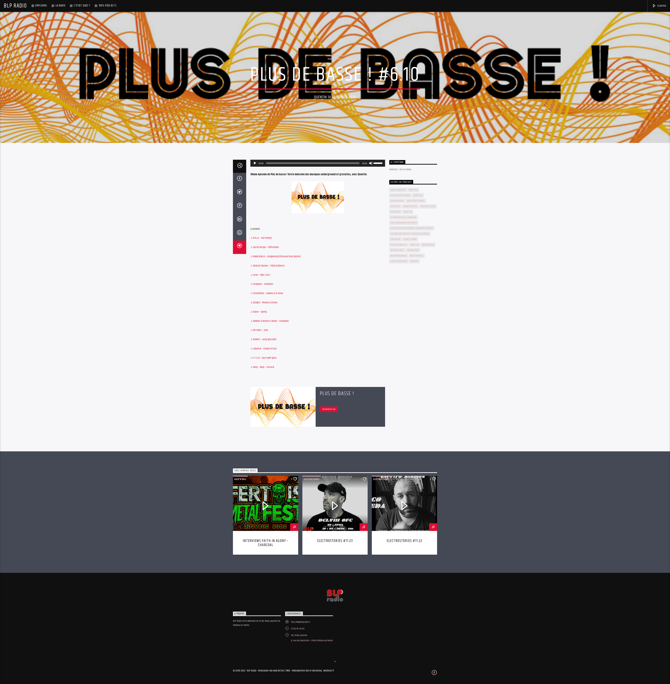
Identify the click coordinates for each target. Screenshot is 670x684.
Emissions (41, 5)
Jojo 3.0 (408, 211)
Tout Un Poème (399, 261)
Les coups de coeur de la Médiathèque (412, 228)
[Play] (255, 163)
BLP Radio (15, 5)
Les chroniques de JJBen (404, 222)
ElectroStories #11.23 (335, 541)
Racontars (428, 244)
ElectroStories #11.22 (404, 541)
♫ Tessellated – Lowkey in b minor (266, 293)
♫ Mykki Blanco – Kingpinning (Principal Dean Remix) (275, 256)
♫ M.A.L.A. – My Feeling (260, 238)
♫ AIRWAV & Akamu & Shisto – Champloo (269, 321)
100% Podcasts (108, 5)
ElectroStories (416, 200)
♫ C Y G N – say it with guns (263, 358)
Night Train (410, 239)
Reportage (413, 250)
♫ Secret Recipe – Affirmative (264, 247)
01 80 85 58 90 (297, 629)
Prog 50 (415, 244)
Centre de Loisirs (400, 195)
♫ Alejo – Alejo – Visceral (262, 367)
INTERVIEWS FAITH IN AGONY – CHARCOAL (266, 543)
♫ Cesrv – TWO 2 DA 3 (260, 275)
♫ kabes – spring (258, 312)
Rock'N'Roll (416, 255)
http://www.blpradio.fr (300, 622)
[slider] (378, 163)
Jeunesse (396, 211)
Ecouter (661, 6)
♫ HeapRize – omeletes (261, 284)
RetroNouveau (399, 255)
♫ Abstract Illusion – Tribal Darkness (267, 266)
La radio (60, 5)
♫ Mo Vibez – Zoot (259, 330)
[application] (317, 163)
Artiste (413, 190)
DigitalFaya (397, 200)
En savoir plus (329, 409)
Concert (418, 195)
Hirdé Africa (410, 206)
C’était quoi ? (82, 5)
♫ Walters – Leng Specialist (263, 339)
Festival (395, 206)
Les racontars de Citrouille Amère (410, 233)
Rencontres (397, 250)
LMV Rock (395, 239)
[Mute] (371, 163)
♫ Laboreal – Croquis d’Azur (263, 348)
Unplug (414, 261)
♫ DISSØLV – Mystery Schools (263, 302)
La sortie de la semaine (403, 217)
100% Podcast (398, 190)
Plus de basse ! (335, 59)
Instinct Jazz (428, 206)
